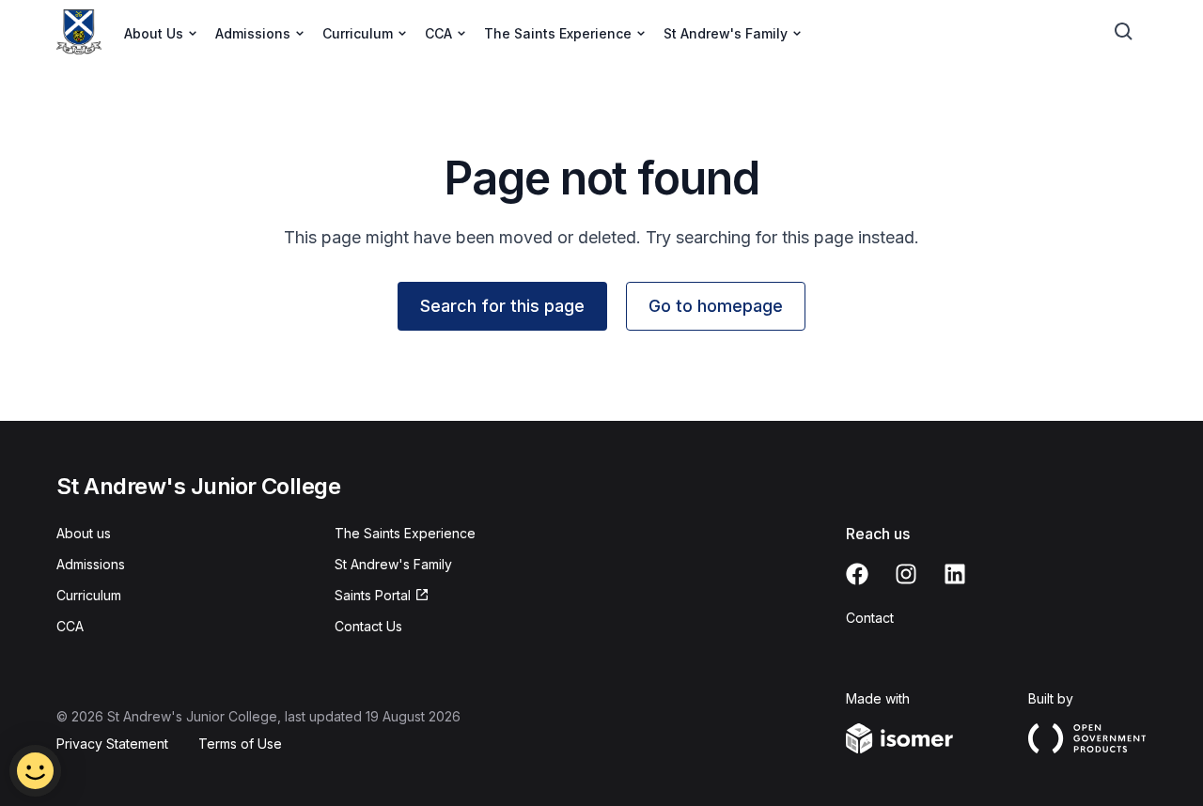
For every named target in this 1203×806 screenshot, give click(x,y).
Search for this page (502, 306)
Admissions (90, 564)
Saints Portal (373, 595)
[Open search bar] (1124, 31)
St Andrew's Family (393, 564)
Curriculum (88, 595)
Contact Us (368, 626)
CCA (70, 626)
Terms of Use (240, 744)
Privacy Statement (112, 744)
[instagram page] (906, 574)
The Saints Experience (405, 533)
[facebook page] (857, 574)
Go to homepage (715, 306)
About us (83, 533)
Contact (870, 618)
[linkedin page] (955, 574)
